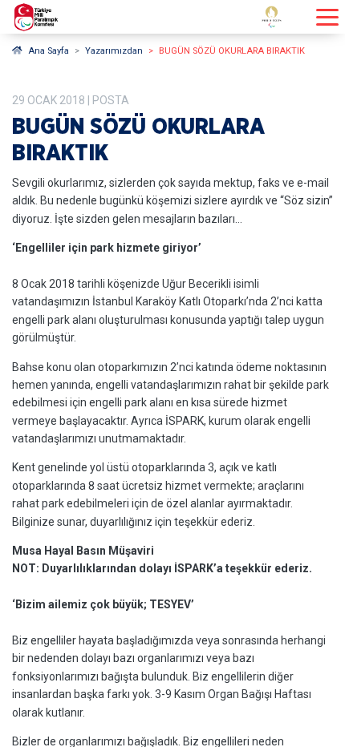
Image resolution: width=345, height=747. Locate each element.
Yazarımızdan (114, 51)
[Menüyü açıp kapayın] (327, 17)
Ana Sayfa (48, 51)
